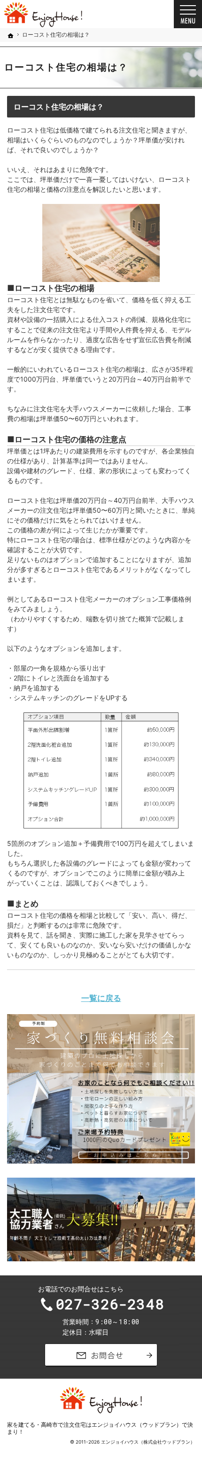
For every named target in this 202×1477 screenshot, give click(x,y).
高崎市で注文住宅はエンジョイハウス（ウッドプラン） (111, 1424)
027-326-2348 (110, 1304)
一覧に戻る (101, 998)
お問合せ (101, 1355)
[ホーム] (11, 35)
